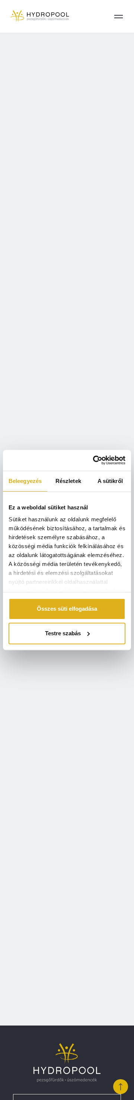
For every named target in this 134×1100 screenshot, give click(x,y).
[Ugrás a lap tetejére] (120, 1086)
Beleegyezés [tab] (25, 481)
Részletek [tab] (68, 481)
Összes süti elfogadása (67, 608)
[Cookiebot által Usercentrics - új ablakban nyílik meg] (94, 460)
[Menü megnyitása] (118, 16)
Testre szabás (63, 633)
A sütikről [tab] (110, 481)
